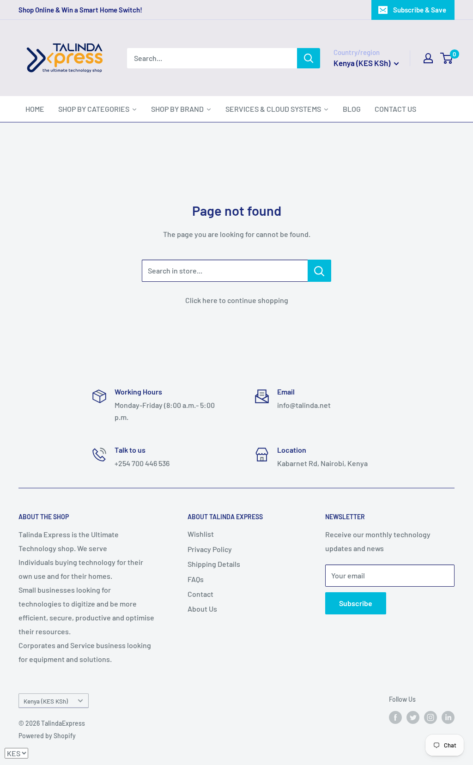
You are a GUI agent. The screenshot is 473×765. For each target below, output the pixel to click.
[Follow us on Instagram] (430, 717)
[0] (447, 58)
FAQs (196, 579)
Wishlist (201, 533)
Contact (200, 593)
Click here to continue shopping (236, 300)
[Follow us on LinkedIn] (448, 717)
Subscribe (355, 603)
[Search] (308, 58)
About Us (202, 608)
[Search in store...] (319, 271)
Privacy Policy (210, 549)
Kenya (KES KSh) (46, 701)
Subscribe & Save (419, 10)
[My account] (428, 58)
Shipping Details (214, 563)
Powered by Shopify (47, 736)
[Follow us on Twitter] (412, 717)
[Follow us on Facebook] (395, 717)
